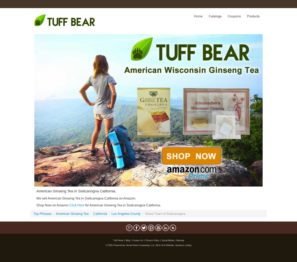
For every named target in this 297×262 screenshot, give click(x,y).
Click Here (76, 205)
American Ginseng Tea (72, 213)
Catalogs (215, 16)
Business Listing (183, 245)
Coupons (234, 16)
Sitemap (180, 240)
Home (198, 16)
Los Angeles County (126, 213)
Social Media (168, 240)
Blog (128, 240)
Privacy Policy (152, 240)
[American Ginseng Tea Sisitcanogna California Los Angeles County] (148, 110)
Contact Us (137, 240)
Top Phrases (42, 213)
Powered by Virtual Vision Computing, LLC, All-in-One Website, (144, 245)
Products (253, 16)
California (100, 213)
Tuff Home (118, 240)
